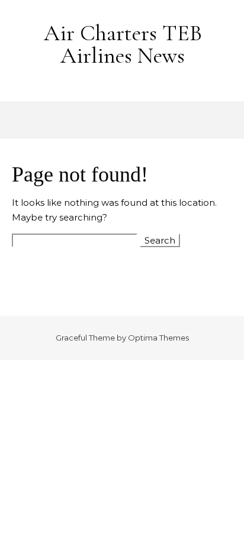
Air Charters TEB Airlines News (123, 44)
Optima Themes (158, 337)
